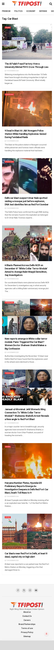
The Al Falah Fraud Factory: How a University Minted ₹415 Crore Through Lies (26, 65)
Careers (27, 620)
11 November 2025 (12, 423)
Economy (30, 11)
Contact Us (27, 616)
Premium (6, 11)
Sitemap (27, 636)
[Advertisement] (27, 645)
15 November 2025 (12, 141)
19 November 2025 (12, 71)
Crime (7, 28)
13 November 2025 (12, 208)
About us (27, 612)
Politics (18, 11)
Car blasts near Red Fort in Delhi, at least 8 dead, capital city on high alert (26, 555)
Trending (9, 94)
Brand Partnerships (27, 624)
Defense (43, 11)
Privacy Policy (27, 632)
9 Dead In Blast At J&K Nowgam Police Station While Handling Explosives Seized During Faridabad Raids (25, 134)
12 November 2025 (12, 352)
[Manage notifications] (46, 634)
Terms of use (27, 628)
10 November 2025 (12, 496)
